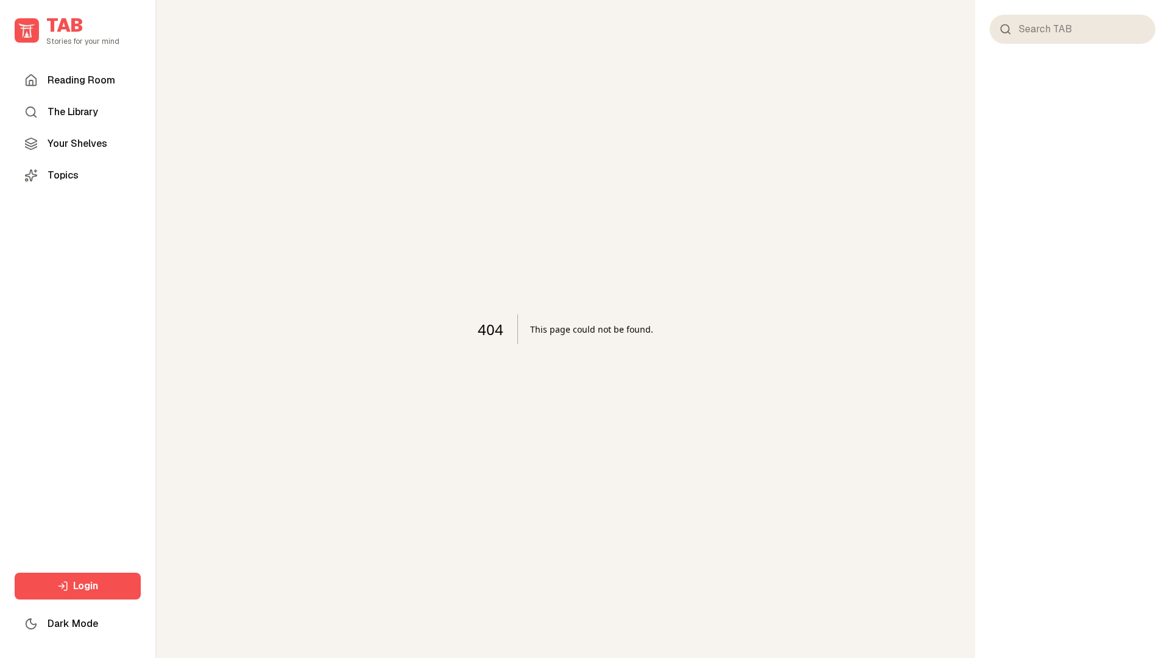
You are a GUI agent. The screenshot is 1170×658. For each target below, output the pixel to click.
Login (85, 585)
